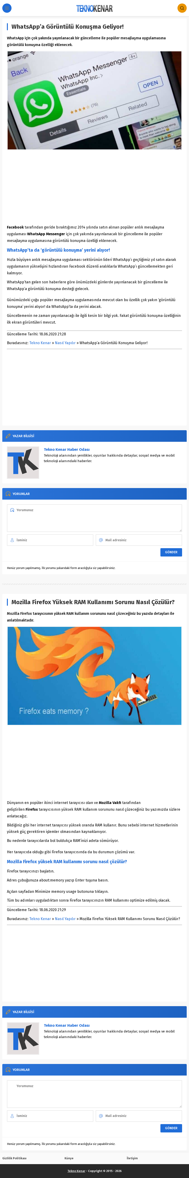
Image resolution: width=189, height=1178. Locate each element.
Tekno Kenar (40, 343)
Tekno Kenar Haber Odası (67, 449)
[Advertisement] (94, 187)
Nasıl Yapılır (65, 343)
